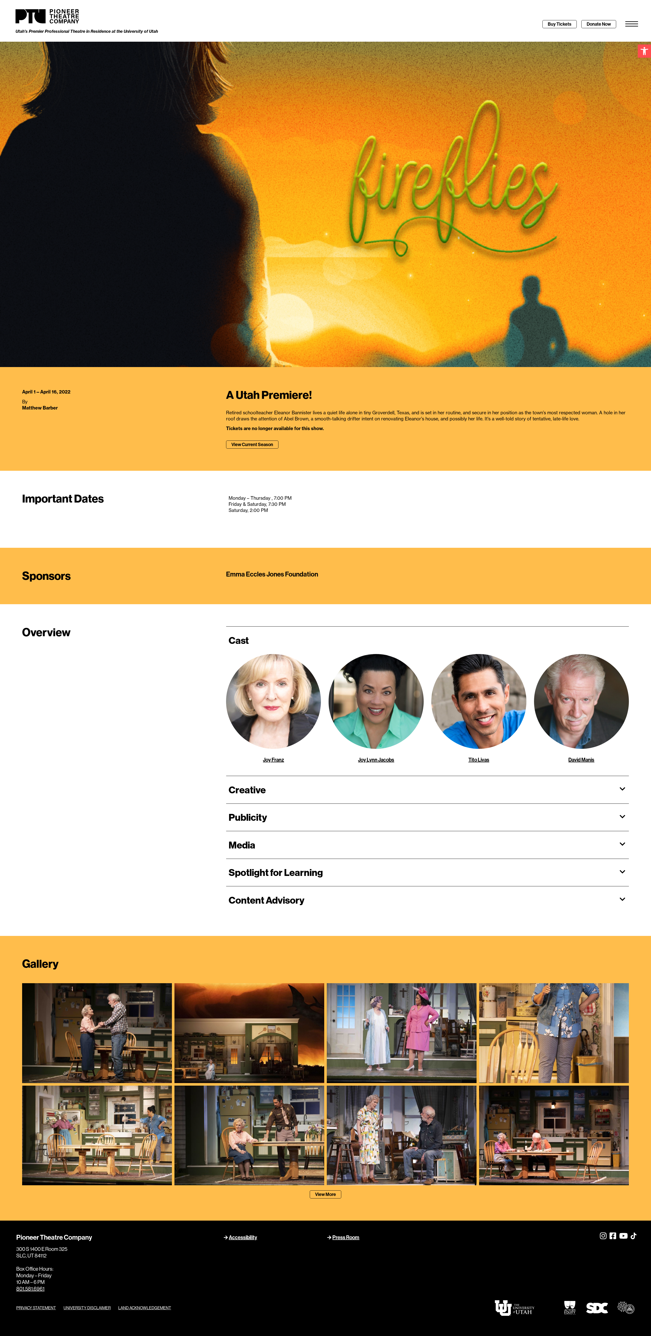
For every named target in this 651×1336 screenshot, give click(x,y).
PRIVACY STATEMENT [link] (36, 1307)
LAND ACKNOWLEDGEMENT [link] (144, 1307)
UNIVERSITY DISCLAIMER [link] (87, 1307)
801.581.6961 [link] (30, 1288)
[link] (644, 51)
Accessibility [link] (243, 1237)
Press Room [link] (345, 1237)
